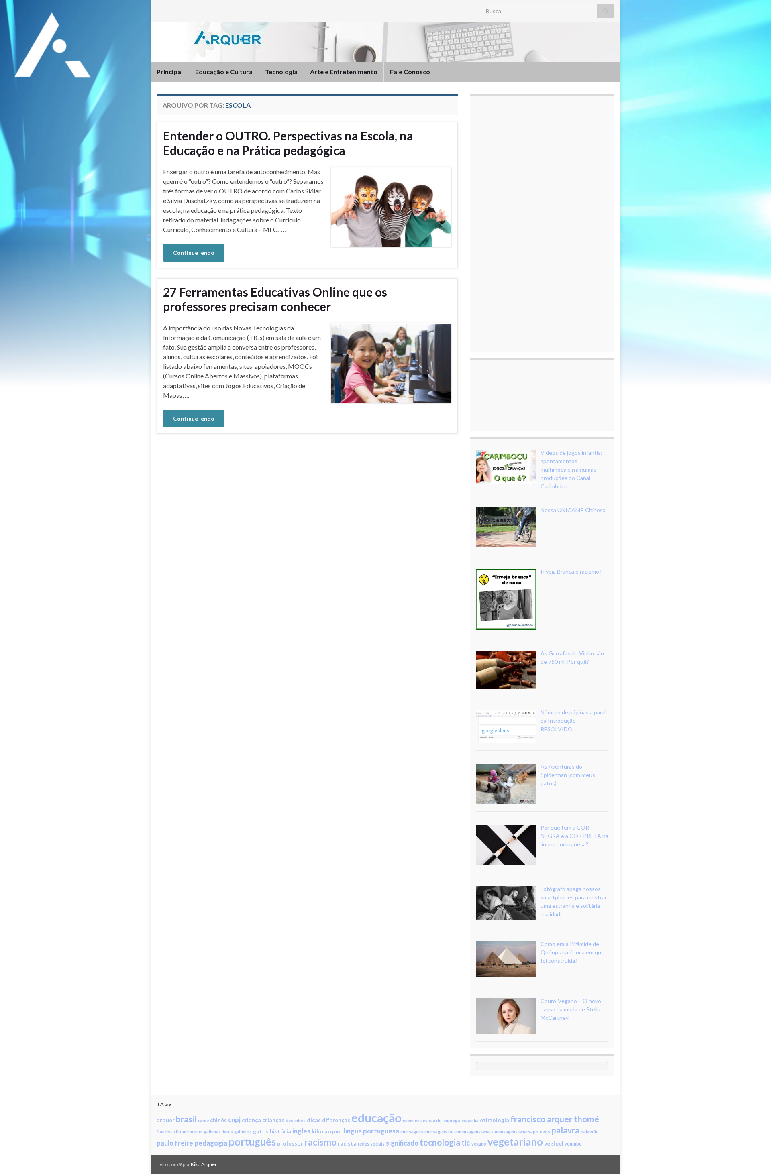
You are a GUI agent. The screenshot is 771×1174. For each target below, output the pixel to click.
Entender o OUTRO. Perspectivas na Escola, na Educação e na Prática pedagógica (288, 142)
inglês (301, 1131)
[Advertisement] (536, 222)
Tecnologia (281, 71)
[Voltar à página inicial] (385, 42)
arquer (166, 1120)
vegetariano (515, 1141)
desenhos (296, 1120)
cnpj (234, 1119)
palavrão (590, 1131)
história (280, 1131)
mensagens (411, 1131)
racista (347, 1143)
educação (376, 1118)
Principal (170, 71)
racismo (320, 1142)
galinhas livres (218, 1131)
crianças (273, 1120)
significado (402, 1143)
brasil (186, 1119)
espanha (470, 1120)
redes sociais (371, 1143)
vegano (478, 1143)
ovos (545, 1131)
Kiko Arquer (204, 1164)
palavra (565, 1130)
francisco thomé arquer (180, 1131)
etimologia (494, 1120)
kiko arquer (327, 1131)
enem (408, 1120)
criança (251, 1120)
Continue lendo (193, 252)
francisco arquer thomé (554, 1119)
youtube (573, 1143)
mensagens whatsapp (516, 1131)
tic (465, 1142)
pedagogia (210, 1143)
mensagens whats (476, 1131)
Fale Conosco (410, 71)
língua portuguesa (371, 1131)
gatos (261, 1131)
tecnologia (440, 1142)
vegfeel (553, 1143)
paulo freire (175, 1143)
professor (290, 1143)
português (252, 1141)
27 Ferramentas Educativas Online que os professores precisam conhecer (275, 299)
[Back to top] (753, 1156)
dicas (314, 1120)
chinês (218, 1120)
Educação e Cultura (224, 71)
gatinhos (243, 1131)
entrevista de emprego (437, 1120)
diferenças (336, 1120)
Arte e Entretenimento (343, 71)
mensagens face (440, 1131)
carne (203, 1120)
